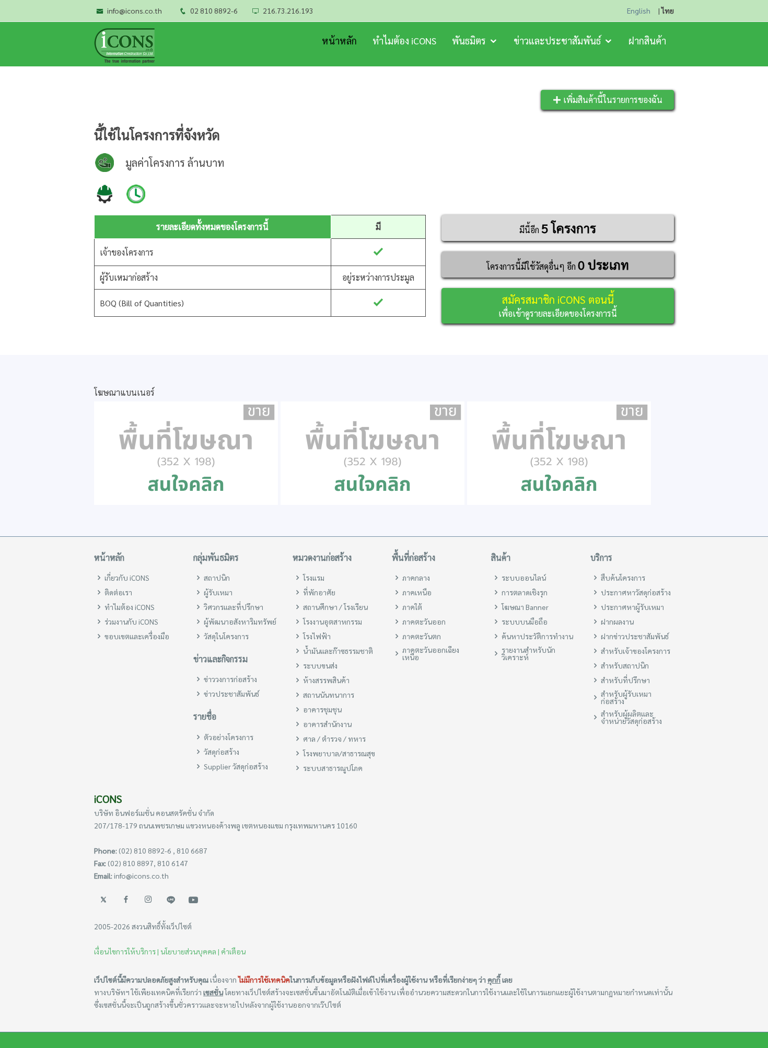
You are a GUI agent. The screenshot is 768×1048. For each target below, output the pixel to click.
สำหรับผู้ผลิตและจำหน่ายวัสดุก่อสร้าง (631, 717)
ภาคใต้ (412, 607)
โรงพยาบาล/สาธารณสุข (339, 753)
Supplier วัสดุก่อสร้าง (236, 766)
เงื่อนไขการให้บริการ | (126, 951)
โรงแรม (313, 577)
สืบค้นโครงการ (623, 577)
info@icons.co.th (134, 10)
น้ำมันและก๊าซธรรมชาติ (338, 650)
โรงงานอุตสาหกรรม (332, 621)
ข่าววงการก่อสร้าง (230, 679)
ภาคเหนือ (417, 592)
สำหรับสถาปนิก (625, 665)
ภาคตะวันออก (424, 621)
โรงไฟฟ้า (317, 636)
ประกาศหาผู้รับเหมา (632, 607)
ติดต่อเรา (118, 592)
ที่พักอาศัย (319, 592)
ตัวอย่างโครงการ (228, 737)
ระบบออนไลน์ (524, 577)
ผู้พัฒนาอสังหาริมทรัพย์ (240, 621)
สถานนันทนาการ (328, 694)
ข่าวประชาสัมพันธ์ (231, 693)
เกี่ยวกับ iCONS (126, 577)
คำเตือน (233, 951)
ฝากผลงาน (617, 621)
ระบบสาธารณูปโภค (333, 767)
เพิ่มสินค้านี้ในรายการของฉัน (611, 99)
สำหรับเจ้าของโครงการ (635, 650)
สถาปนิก (217, 577)
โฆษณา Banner (525, 607)
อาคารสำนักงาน (327, 724)
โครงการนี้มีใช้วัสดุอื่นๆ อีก (557, 264)
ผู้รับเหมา (218, 592)
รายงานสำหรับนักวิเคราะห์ (528, 653)
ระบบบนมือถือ (525, 621)
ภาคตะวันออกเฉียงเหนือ (430, 653)
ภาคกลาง (416, 577)
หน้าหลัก (339, 40)
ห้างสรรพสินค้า (326, 680)
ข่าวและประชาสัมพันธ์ (557, 40)
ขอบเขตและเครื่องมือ (136, 636)
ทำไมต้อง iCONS (404, 40)
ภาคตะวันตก (421, 636)
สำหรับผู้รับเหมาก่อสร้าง (626, 697)
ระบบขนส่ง (320, 665)
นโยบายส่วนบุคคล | (189, 951)
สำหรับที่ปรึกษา (625, 680)
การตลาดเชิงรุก (525, 592)
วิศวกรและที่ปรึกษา (233, 607)
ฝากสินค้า (647, 40)
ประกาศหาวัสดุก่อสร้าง (636, 592)
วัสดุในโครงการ (226, 636)
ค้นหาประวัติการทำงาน (537, 636)
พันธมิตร (469, 40)
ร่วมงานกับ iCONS (131, 621)
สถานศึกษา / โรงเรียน (335, 607)
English (638, 10)
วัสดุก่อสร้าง (221, 751)
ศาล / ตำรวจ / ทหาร (334, 738)
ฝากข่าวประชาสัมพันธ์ (635, 636)
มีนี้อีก (557, 228)
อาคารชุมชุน (322, 709)
